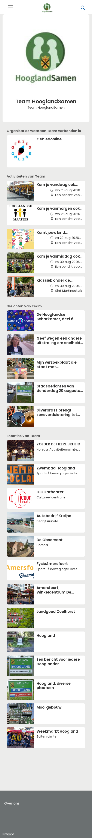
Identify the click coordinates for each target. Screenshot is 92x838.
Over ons (11, 803)
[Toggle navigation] (10, 8)
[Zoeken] (83, 8)
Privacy (8, 834)
